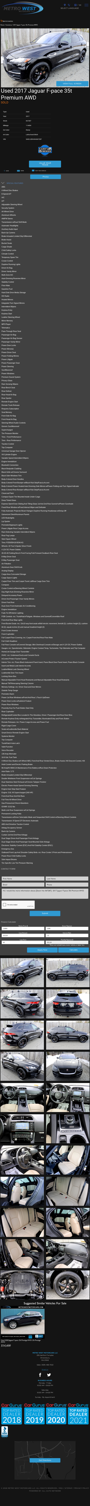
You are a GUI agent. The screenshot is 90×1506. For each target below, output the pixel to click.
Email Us (45, 1369)
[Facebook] (40, 1375)
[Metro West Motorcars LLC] (22, 8)
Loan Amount (23, 933)
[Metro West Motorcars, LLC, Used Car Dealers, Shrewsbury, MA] (4, 1432)
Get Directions (45, 1460)
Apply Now (42, 950)
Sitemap (68, 1488)
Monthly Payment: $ (67, 940)
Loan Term (23, 940)
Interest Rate (67, 933)
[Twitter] (49, 1375)
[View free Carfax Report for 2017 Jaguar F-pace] (45, 156)
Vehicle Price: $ (23, 926)
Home (2, 25)
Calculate (73, 950)
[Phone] (69, 5)
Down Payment (67, 926)
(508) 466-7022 (47, 1365)
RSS (61, 1488)
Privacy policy (81, 1488)
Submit (45, 913)
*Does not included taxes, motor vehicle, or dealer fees (67, 945)
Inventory (9, 25)
